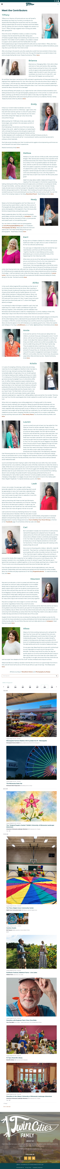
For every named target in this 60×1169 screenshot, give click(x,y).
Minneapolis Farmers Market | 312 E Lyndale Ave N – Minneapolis (26, 740)
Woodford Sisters (27, 672)
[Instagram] (29, 1158)
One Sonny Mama (28, 414)
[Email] (33, 1158)
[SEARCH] (56, 675)
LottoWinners (21, 325)
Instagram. (28, 216)
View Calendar (7, 1106)
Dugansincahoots (38, 571)
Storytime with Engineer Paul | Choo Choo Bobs (21, 1020)
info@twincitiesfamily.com (33, 1149)
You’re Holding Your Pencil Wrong (39, 520)
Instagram (50, 621)
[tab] (8, 687)
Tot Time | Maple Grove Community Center (20, 908)
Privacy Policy (28, 1167)
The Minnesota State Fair (14, 783)
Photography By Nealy (9, 227)
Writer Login (40, 1164)
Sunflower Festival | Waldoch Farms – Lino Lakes (21, 972)
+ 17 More (5, 1103)
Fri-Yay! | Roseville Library (14, 1058)
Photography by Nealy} (43, 672)
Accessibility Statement (38, 1167)
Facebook (9, 522)
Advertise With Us (20, 1167)
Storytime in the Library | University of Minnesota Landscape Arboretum (29, 1096)
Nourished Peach (31, 194)
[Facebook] (25, 1158)
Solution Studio (11, 928)
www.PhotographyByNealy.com (13, 225)
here (38, 55)
